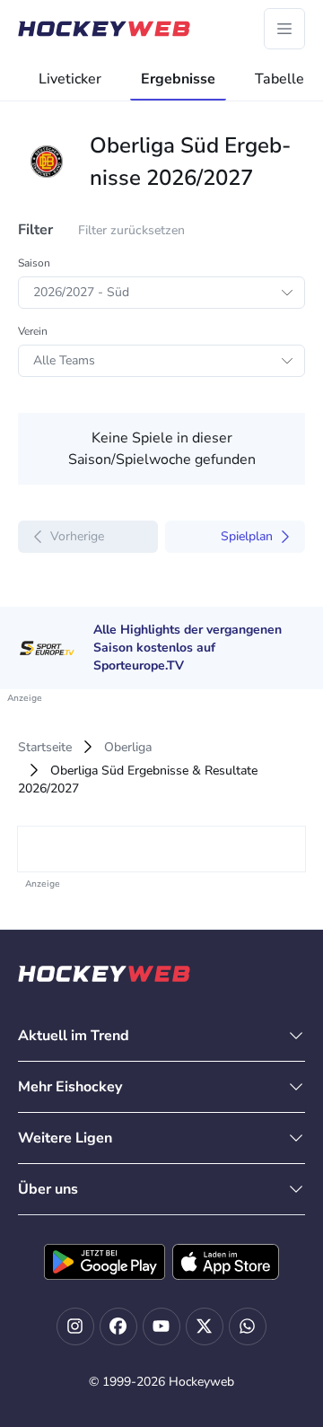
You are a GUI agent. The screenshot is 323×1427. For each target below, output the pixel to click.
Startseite (45, 747)
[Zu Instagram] (75, 1326)
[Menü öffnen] (284, 28)
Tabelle (279, 79)
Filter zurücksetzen (131, 230)
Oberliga (128, 747)
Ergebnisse (178, 79)
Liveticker (70, 79)
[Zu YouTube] (161, 1326)
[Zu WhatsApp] (248, 1326)
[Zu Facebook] (118, 1326)
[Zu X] (205, 1326)
